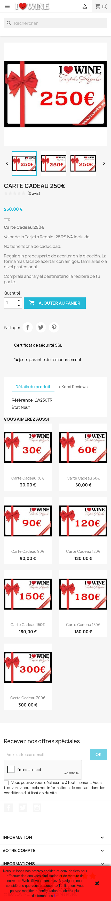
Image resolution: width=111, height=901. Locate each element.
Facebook (8, 807)
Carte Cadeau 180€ (83, 624)
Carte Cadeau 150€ (28, 624)
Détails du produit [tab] (33, 386)
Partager (27, 327)
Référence (22, 400)
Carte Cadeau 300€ (27, 697)
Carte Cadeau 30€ (27, 478)
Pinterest (54, 327)
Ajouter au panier (54, 303)
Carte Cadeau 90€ (27, 551)
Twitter (23, 807)
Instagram (37, 807)
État (16, 407)
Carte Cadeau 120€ (83, 551)
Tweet (41, 327)
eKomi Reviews (73, 386)
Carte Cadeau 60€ (83, 478)
